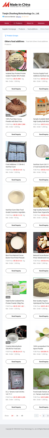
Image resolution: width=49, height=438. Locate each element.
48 (22, 416)
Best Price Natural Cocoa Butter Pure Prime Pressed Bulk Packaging (15, 257)
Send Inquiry (16, 89)
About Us (30, 23)
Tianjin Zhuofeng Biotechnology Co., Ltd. (20, 13)
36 (17, 416)
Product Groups (12, 35)
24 (12, 416)
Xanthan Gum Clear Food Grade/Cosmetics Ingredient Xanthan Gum (16, 212)
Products (19, 23)
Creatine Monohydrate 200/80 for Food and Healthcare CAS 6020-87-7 (15, 348)
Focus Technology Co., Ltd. (29, 429)
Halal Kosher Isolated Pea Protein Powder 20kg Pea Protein (15, 303)
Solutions (41, 23)
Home (7, 23)
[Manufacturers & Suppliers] (16, 4)
